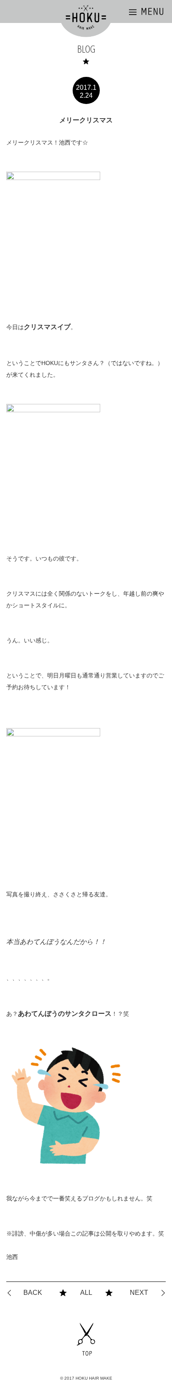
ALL (86, 1292)
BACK (32, 1292)
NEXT (139, 1292)
